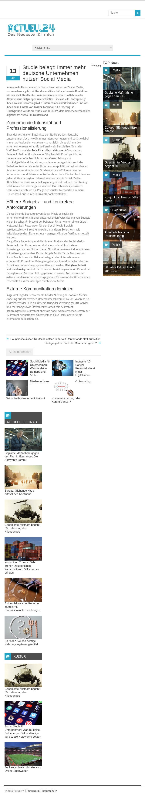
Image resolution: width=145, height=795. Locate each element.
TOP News (119, 209)
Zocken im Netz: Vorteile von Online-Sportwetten (22, 769)
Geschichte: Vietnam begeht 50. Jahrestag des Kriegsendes (22, 528)
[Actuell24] (31, 37)
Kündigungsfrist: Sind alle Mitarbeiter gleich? (70, 343)
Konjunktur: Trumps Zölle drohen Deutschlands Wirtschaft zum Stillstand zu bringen (22, 567)
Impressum (33, 791)
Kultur (116, 140)
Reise (116, 105)
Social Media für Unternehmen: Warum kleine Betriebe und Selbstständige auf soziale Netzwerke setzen (23, 731)
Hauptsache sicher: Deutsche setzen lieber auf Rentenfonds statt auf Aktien (55, 338)
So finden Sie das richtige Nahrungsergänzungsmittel (21, 642)
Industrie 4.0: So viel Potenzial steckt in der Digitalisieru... (85, 368)
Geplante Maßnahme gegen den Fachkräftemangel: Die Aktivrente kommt (22, 456)
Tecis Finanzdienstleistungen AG (50, 150)
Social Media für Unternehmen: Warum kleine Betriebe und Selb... (40, 368)
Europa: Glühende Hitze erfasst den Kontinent (19, 492)
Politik (116, 70)
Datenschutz (49, 791)
